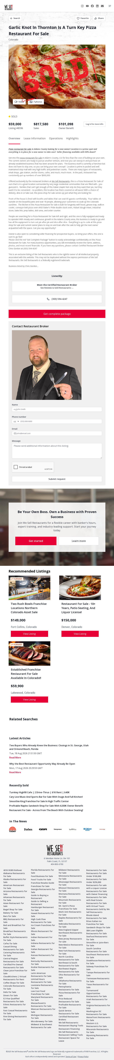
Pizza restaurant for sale (20, 149)
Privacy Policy (83, 1056)
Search (16, 18)
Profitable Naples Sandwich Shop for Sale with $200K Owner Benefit (46, 805)
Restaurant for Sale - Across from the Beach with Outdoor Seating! (46, 810)
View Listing (29, 633)
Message (16, 441)
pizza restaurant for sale (31, 157)
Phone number (19, 416)
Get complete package (57, 313)
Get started (36, 541)
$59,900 (17, 686)
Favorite (85, 18)
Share (101, 18)
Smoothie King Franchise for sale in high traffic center (39, 801)
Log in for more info (94, 124)
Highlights (72, 138)
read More (15, 757)
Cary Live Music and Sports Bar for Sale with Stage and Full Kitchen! (46, 796)
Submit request (57, 479)
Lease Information (35, 138)
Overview (14, 138)
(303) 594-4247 (59, 299)
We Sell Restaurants (61, 181)
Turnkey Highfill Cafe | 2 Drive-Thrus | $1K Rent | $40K (39, 792)
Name (15, 404)
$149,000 (18, 620)
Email (14, 428)
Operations (56, 138)
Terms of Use (70, 1056)
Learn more (79, 541)
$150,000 (68, 620)
